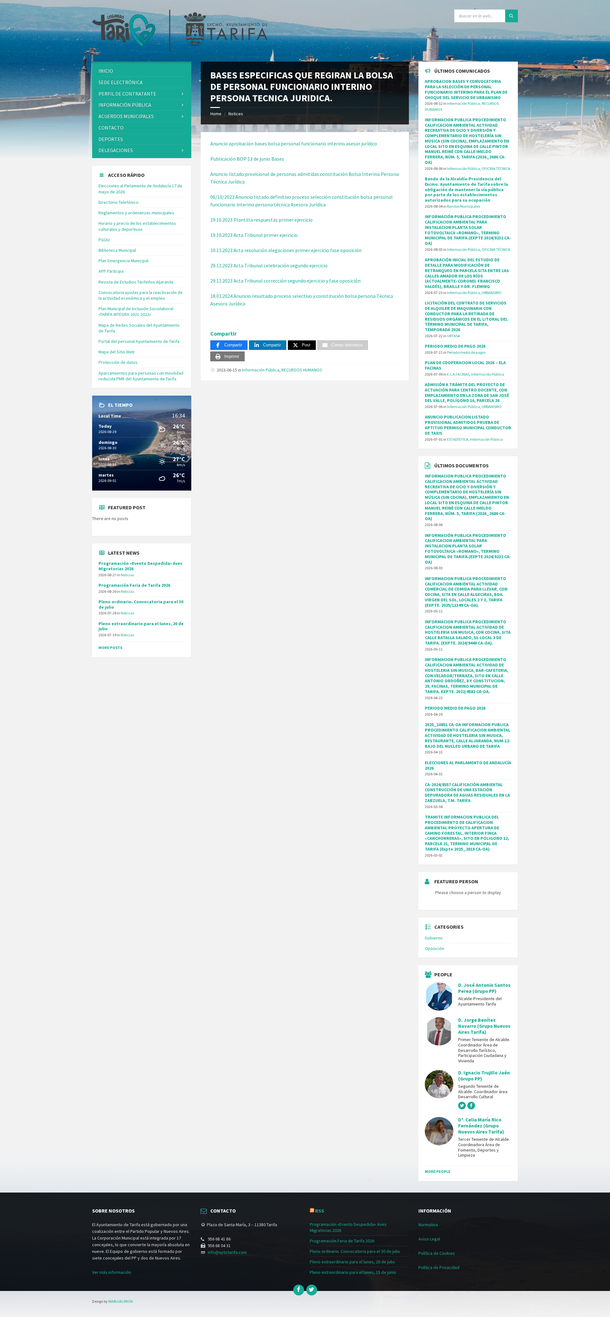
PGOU (104, 240)
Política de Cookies (436, 1253)
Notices (235, 114)
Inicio (105, 71)
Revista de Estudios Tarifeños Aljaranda (135, 282)
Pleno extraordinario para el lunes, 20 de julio (141, 626)
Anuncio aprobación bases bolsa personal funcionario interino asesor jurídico (293, 143)
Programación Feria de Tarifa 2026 (134, 585)
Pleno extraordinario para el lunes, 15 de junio (353, 1272)
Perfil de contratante (127, 93)
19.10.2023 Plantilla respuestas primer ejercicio (261, 220)
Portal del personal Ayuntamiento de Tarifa (139, 341)
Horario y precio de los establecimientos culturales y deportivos (137, 226)
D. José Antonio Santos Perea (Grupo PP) (484, 988)
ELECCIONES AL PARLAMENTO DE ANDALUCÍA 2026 (468, 765)
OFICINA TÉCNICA (496, 168)
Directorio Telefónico (118, 202)
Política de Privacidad (438, 1267)
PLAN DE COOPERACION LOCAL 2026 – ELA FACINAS (465, 365)
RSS (319, 1210)
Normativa (428, 1224)
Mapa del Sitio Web (116, 352)
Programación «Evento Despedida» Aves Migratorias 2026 (140, 566)
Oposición (434, 948)
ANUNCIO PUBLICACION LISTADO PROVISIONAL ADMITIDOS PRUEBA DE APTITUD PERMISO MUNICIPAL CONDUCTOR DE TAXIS (468, 425)
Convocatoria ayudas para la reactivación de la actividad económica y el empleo (140, 295)
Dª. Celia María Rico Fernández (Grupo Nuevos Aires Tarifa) (481, 1126)
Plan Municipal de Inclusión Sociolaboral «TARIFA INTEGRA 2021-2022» (135, 311)
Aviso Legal (429, 1239)
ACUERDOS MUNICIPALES (126, 116)
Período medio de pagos (466, 352)
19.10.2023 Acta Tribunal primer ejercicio (254, 235)
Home (215, 114)
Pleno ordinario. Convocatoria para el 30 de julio (140, 604)
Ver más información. (112, 1272)
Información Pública (260, 370)
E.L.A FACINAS (458, 374)
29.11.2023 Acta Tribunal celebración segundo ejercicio (269, 265)
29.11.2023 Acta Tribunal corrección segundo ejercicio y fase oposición (285, 280)
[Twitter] (311, 1290)
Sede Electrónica (120, 82)
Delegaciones (115, 150)
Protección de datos (118, 362)
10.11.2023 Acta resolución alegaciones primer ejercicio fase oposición (286, 250)
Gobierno (434, 938)
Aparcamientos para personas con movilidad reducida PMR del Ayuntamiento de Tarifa (140, 376)
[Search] (511, 16)
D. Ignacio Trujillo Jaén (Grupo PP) (484, 1076)
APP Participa (111, 271)
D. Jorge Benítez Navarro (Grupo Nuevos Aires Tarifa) (484, 1026)
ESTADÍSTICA (457, 439)
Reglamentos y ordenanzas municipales (136, 213)
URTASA (453, 335)
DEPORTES (110, 139)
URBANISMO (492, 292)
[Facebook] (298, 1290)
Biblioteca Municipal (117, 250)
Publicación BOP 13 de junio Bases (247, 159)
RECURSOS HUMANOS (301, 370)
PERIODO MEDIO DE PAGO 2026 (455, 346)
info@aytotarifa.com (227, 1252)
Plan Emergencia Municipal (123, 261)
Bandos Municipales (463, 206)
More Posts (110, 647)
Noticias (127, 574)
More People (438, 1171)
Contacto (111, 127)
